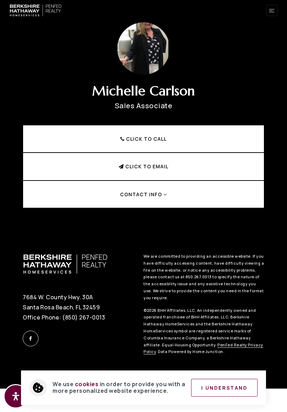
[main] (143, 115)
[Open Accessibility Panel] (16, 396)
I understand (224, 387)
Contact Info (141, 194)
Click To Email (146, 166)
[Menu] (272, 10)
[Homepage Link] (35, 10)
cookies (87, 384)
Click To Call (146, 138)
